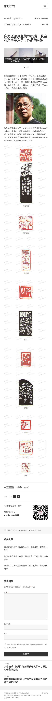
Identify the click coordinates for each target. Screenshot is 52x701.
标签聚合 (26, 693)
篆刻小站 (9, 6)
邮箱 (5, 634)
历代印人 (7, 693)
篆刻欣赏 (17, 24)
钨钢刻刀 (19, 18)
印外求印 (27, 24)
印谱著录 (13, 693)
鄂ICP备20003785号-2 (28, 695)
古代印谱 (44, 24)
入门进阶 (8, 24)
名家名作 (24, 530)
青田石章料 (9, 18)
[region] (26, 59)
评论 (6, 592)
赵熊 (39, 530)
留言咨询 (45, 693)
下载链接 (10, 487)
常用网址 (20, 693)
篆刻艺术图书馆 (41, 18)
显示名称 (7, 624)
